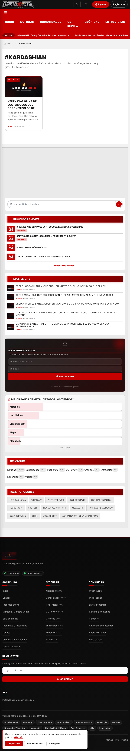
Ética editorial (96, 639)
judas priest (50, 516)
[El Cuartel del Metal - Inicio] (18, 4)
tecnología (16, 508)
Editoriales (54, 632)
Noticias (27, 21)
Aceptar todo (14, 743)
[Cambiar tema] (77, 4)
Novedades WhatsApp (54, 508)
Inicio (9, 21)
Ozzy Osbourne (18, 516)
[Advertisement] (65, 174)
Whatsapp (36, 500)
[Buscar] (85, 4)
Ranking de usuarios (99, 611)
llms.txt (124, 740)
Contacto (94, 618)
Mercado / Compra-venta (16, 611)
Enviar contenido (97, 604)
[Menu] (5, 12)
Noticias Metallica (101, 500)
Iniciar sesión (95, 598)
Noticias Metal (18, 500)
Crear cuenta (96, 591)
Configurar (54, 743)
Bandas (6, 598)
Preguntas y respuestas (15, 625)
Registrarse (119, 4)
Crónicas (91, 21)
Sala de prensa (10, 618)
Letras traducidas (12, 646)
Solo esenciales (34, 743)
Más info (18, 737)
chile (35, 516)
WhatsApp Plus (56, 500)
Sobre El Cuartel (97, 632)
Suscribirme (67, 376)
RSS (117, 740)
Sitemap (109, 740)
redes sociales (78, 500)
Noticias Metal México (101, 508)
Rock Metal (54, 604)
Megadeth (77, 508)
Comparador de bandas (15, 639)
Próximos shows (11, 604)
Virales (52, 639)
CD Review (72, 24)
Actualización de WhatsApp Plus (80, 516)
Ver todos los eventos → (65, 266)
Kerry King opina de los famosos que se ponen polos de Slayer (22, 105)
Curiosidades (50, 21)
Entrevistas (115, 21)
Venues (6, 632)
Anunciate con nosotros (101, 625)
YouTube (33, 508)
